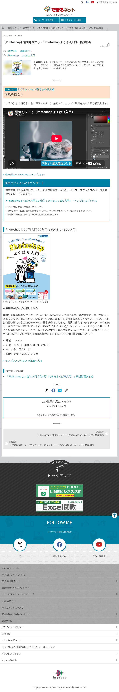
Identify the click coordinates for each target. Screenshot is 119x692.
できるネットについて (108, 2)
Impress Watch (9, 660)
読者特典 (27, 27)
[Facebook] (87, 2)
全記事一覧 (7, 620)
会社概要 (6, 633)
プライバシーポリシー (12, 627)
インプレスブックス (11, 653)
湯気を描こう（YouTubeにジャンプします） (25, 174)
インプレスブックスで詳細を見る (23, 360)
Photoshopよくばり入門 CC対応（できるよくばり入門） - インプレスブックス (52, 200)
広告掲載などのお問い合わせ (16, 614)
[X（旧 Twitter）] (82, 2)
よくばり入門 (28, 55)
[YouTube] (92, 2)
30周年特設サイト (11, 581)
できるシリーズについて (13, 574)
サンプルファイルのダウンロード (18, 594)
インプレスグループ (11, 640)
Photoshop (13, 55)
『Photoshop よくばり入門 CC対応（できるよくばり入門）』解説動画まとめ (49, 376)
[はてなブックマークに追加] (59, 390)
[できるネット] (3, 27)
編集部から (13, 27)
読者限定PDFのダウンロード (16, 587)
